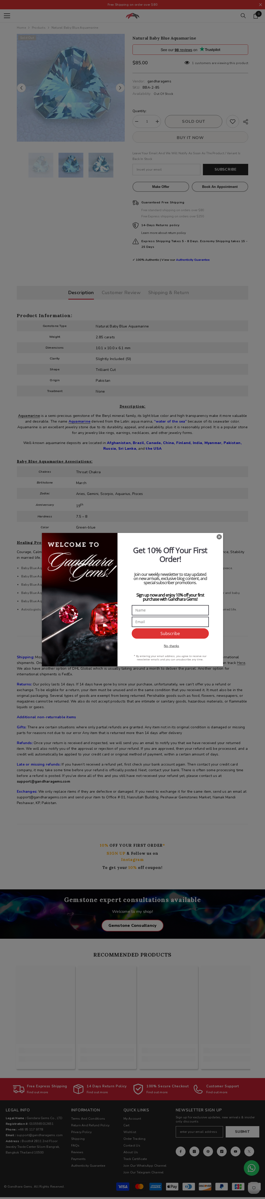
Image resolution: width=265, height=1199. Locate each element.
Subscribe (170, 633)
